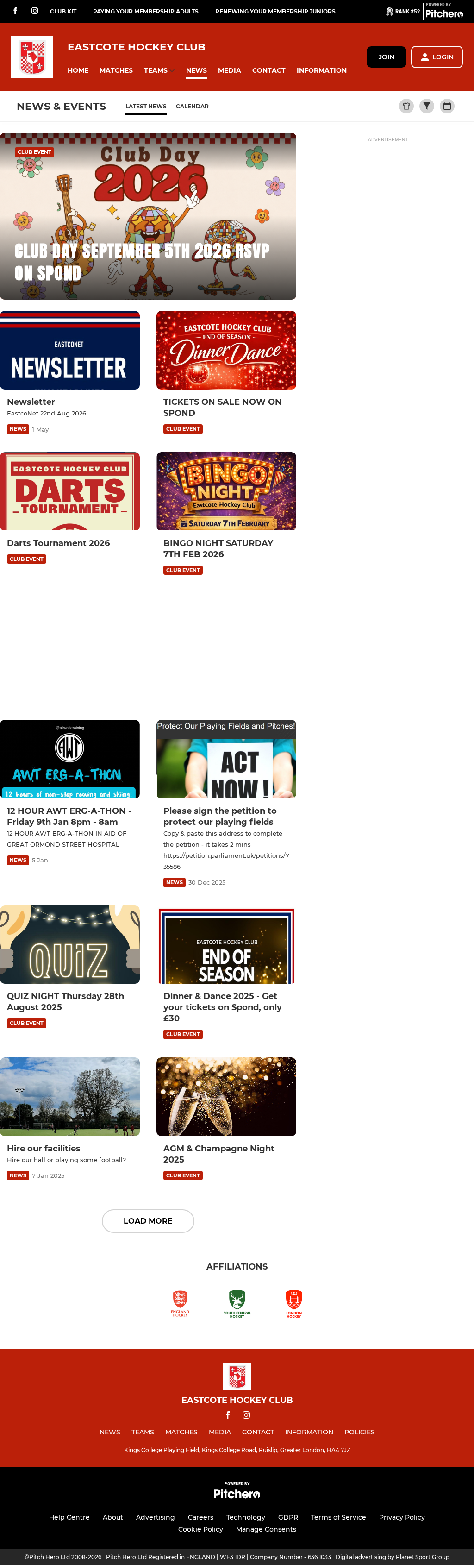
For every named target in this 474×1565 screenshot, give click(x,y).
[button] (78, 71)
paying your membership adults (146, 11)
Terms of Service (338, 1517)
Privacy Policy (402, 1517)
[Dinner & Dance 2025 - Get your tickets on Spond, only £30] (226, 944)
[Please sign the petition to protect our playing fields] (226, 759)
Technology (245, 1517)
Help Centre (69, 1517)
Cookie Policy (200, 1529)
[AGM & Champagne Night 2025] (226, 1096)
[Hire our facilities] (70, 1096)
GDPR (288, 1517)
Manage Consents (266, 1529)
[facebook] (15, 11)
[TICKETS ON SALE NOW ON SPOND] (226, 350)
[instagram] (35, 11)
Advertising (155, 1517)
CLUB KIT (63, 11)
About (113, 1517)
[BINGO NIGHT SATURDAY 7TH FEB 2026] (226, 491)
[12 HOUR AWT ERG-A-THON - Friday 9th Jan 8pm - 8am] (70, 759)
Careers (200, 1517)
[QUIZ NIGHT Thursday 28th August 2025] (70, 944)
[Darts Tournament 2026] (70, 491)
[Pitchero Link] (444, 15)
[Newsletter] (70, 350)
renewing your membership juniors (275, 11)
